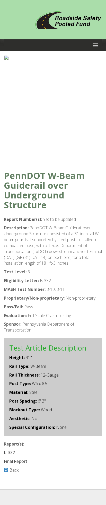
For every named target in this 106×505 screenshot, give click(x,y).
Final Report (15, 461)
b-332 (9, 452)
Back (13, 470)
